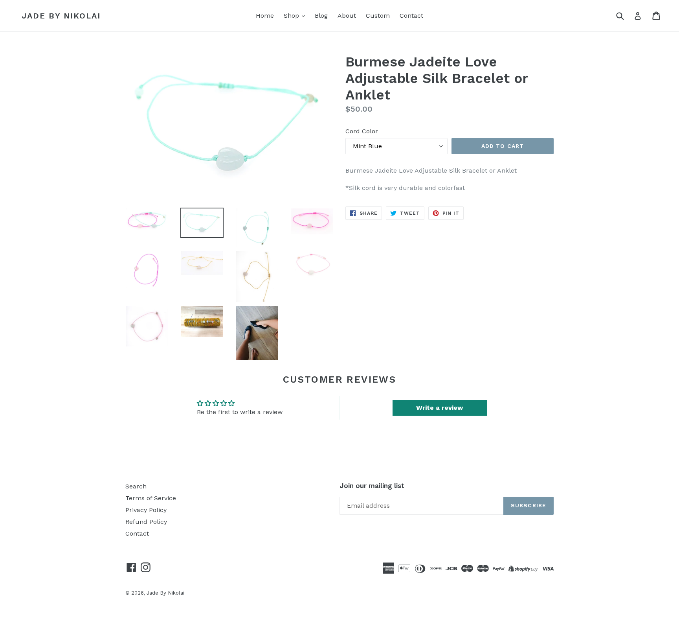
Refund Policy (146, 521)
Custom (378, 15)
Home (265, 15)
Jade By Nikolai (61, 15)
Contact (411, 15)
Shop (292, 15)
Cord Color (361, 131)
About (347, 15)
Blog (321, 15)
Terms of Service (150, 498)
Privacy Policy (146, 510)
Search (136, 486)
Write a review (439, 407)
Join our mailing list (372, 486)
